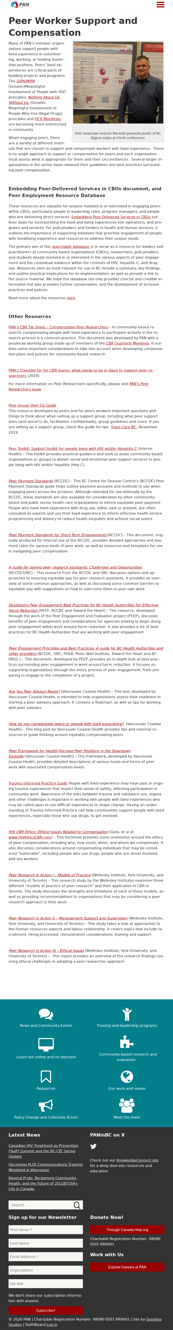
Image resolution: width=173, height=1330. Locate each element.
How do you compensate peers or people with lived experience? (66, 724)
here (71, 298)
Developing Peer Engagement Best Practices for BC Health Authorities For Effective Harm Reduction (83, 608)
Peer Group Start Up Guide (32, 405)
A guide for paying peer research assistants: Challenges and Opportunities (75, 567)
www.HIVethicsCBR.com (30, 837)
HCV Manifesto (48, 119)
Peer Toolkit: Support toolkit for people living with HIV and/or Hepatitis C (73, 448)
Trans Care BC (123, 427)
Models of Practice (73, 875)
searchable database (70, 246)
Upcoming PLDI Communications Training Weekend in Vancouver (46, 1167)
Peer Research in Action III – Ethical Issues (46, 950)
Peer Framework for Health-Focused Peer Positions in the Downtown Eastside (69, 753)
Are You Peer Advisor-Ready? (34, 691)
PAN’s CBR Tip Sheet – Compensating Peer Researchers (58, 327)
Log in (52, 1324)
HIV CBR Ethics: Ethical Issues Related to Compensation (58, 832)
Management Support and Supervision (92, 918)
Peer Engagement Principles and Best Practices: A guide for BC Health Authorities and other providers (86, 651)
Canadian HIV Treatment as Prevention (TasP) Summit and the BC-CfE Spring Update (43, 1151)
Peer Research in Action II (32, 918)
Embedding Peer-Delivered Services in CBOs (110, 217)
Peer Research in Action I (32, 875)
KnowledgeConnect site (137, 1160)
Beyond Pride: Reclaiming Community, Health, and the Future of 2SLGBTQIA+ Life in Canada (43, 1183)
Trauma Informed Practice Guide (38, 783)
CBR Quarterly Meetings (127, 343)
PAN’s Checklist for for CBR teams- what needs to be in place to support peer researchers (81, 373)
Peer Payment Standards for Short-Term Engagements (57, 535)
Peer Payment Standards (31, 481)
